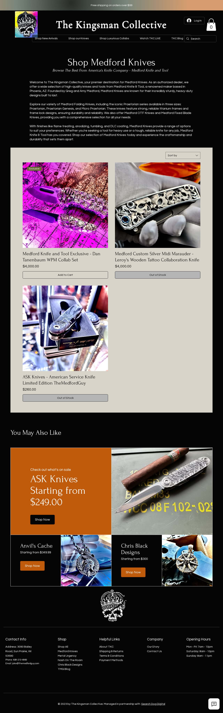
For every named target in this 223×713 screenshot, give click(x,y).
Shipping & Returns (111, 651)
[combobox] (183, 155)
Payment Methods (111, 660)
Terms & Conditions (111, 655)
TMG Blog (64, 669)
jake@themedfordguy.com (25, 663)
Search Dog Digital (153, 704)
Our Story (153, 646)
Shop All (63, 646)
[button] (117, 38)
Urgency (67, 655)
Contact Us (154, 651)
